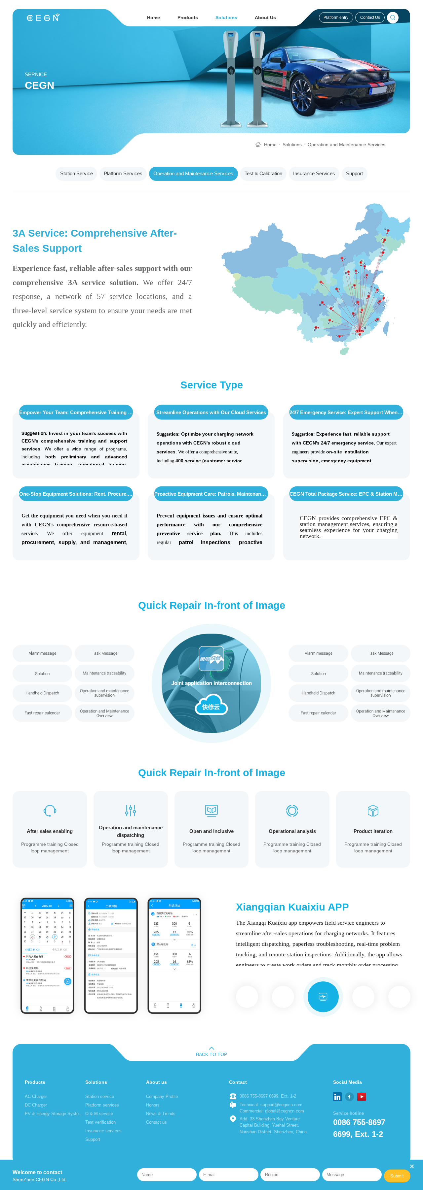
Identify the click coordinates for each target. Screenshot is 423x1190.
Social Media (347, 1082)
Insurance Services (314, 173)
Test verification (100, 1122)
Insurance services (103, 1130)
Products (187, 17)
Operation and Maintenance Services (346, 144)
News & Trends (160, 1113)
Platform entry (336, 17)
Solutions (226, 17)
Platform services (102, 1105)
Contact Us (370, 17)
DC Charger (36, 1105)
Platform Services (123, 173)
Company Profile (162, 1096)
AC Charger (36, 1096)
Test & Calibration (263, 173)
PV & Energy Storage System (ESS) (54, 1113)
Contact (238, 1082)
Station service (99, 1096)
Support (354, 173)
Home (153, 17)
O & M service (99, 1113)
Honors (153, 1105)
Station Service (76, 173)
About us (156, 1082)
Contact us (156, 1122)
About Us (265, 17)
